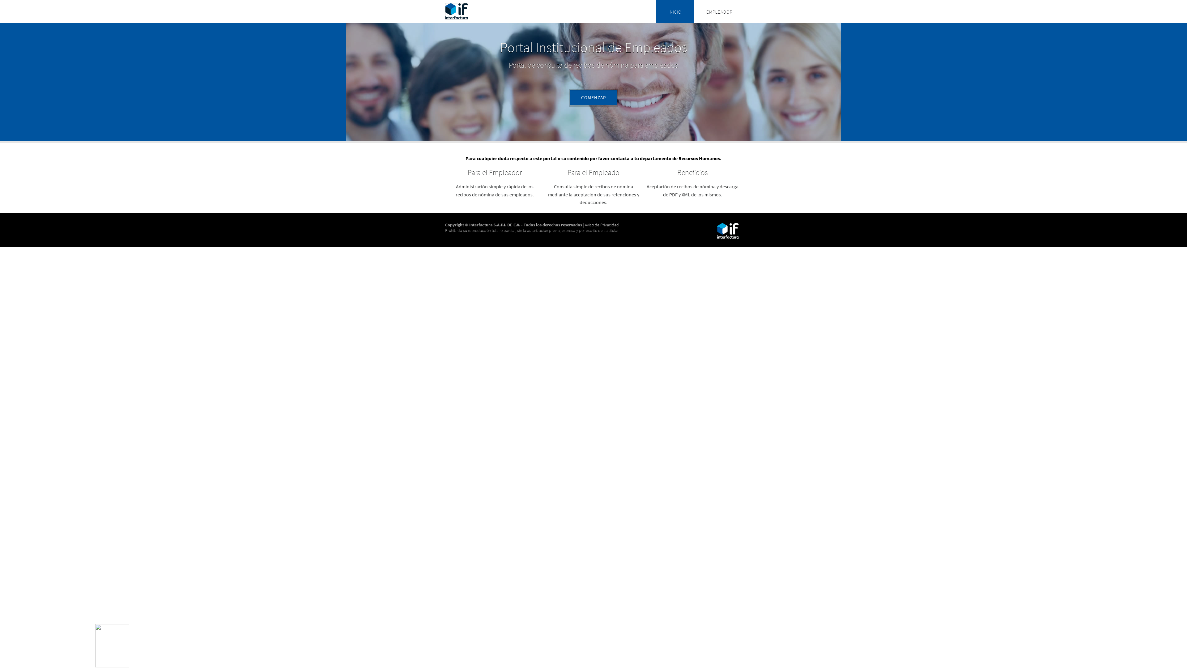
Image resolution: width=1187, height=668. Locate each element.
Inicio (675, 12)
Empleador (719, 12)
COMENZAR (593, 98)
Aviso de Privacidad (602, 225)
